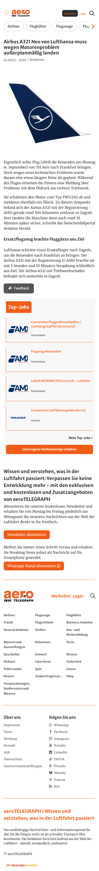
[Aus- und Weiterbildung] (80, 632)
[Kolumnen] (49, 644)
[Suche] (92, 595)
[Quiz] (49, 668)
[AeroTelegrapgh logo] (19, 596)
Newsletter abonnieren (26, 534)
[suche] (91, 13)
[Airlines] (18, 615)
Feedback (21, 288)
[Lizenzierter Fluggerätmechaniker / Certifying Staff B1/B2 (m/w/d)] (49, 330)
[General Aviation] (18, 632)
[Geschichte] (18, 654)
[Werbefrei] (60, 596)
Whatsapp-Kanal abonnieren (31, 566)
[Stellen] (49, 632)
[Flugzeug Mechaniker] (49, 359)
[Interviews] (49, 661)
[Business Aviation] (80, 622)
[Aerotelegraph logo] (21, 13)
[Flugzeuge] (49, 615)
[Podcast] (18, 661)
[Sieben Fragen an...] (49, 676)
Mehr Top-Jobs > (81, 438)
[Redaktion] (36, 59)
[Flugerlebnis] (49, 622)
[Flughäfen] (80, 615)
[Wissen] (80, 654)
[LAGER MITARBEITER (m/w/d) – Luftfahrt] (49, 388)
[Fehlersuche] (18, 668)
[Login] (78, 596)
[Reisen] (18, 676)
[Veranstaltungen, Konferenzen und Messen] (18, 688)
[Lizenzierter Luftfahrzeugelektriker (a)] (49, 418)
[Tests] (80, 644)
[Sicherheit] (80, 661)
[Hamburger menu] (6, 13)
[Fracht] (18, 622)
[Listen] (80, 668)
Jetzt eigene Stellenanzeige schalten (49, 449)
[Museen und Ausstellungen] (18, 644)
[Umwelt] (49, 654)
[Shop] (80, 676)
